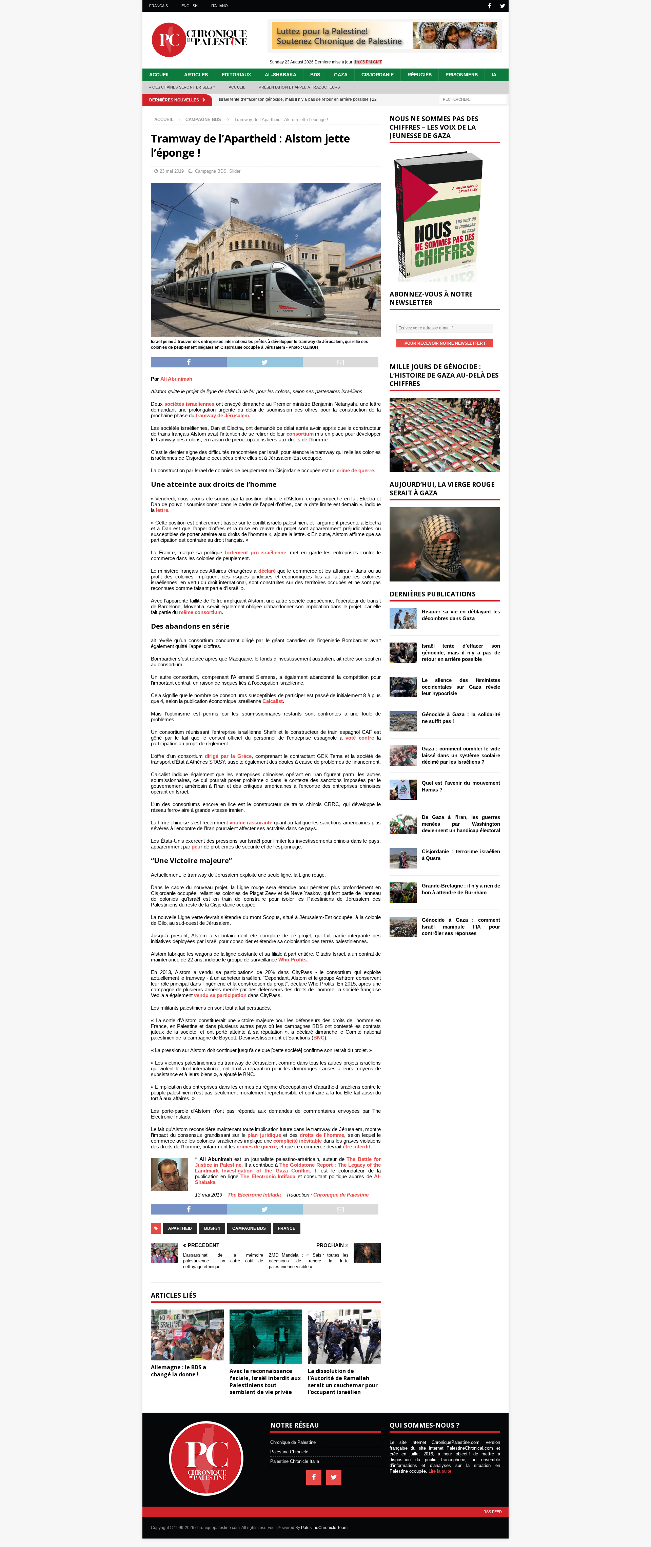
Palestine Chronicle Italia (294, 1461)
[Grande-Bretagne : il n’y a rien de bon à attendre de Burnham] (403, 892)
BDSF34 (212, 1228)
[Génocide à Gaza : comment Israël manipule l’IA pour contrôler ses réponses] (403, 927)
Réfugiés (420, 74)
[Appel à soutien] (384, 46)
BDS (315, 74)
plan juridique (264, 1135)
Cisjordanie (377, 74)
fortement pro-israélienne (255, 552)
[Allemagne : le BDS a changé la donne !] (187, 1335)
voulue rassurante (251, 822)
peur (197, 846)
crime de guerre (355, 470)
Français (158, 6)
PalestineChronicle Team (324, 1527)
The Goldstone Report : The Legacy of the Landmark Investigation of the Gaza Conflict (288, 1167)
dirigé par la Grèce (228, 756)
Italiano (219, 6)
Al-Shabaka (280, 74)
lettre (162, 510)
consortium (300, 434)
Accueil (159, 74)
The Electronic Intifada (267, 1176)
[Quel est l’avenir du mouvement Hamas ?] (403, 790)
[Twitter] (503, 6)
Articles (196, 74)
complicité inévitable (297, 1141)
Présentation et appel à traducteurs (299, 87)
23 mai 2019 (172, 171)
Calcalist (272, 701)
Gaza (341, 74)
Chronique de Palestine (341, 1195)
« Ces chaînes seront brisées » (182, 87)
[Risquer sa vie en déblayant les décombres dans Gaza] (403, 618)
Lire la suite (440, 1471)
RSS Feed (493, 1512)
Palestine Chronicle (289, 1451)
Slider (234, 171)
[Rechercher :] (473, 99)
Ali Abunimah (176, 379)
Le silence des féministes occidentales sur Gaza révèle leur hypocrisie (461, 686)
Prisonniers (462, 74)
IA (494, 74)
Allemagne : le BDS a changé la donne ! (178, 1370)
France (286, 1228)
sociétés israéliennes (189, 404)
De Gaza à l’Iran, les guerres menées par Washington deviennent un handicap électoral (461, 823)
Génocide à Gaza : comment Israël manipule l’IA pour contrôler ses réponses (461, 926)
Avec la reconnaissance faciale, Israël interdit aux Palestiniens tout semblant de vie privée (265, 1381)
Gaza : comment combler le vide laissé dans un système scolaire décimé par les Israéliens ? (461, 755)
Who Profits (292, 959)
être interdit (356, 1146)
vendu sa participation (220, 995)
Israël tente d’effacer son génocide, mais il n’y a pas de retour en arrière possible (461, 652)
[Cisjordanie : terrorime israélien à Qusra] (403, 858)
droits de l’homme (322, 1135)
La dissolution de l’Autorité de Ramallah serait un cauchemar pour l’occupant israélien (343, 1381)
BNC (318, 1037)
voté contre (360, 738)
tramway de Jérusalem (222, 415)
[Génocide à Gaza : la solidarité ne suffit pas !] (403, 721)
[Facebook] (489, 6)
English (189, 6)
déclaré (267, 571)
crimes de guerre (257, 1146)
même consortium (200, 612)
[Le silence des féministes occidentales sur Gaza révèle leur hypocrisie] (403, 687)
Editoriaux (236, 74)
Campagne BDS (210, 171)
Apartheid (180, 1228)
